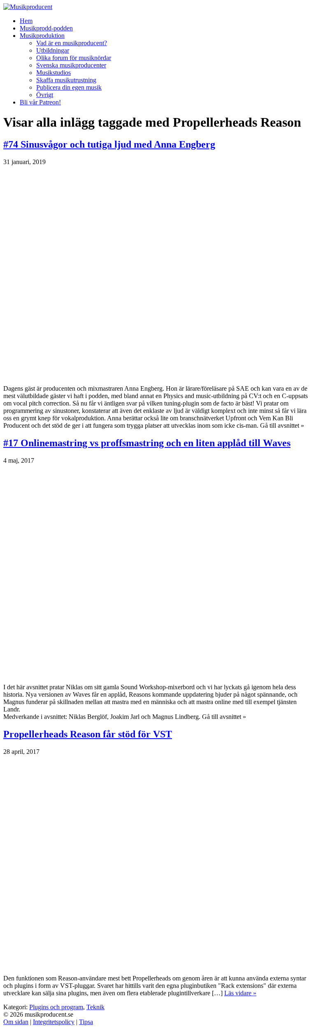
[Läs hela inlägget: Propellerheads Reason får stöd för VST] (158, 965)
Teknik (95, 1007)
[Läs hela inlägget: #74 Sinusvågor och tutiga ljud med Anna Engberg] (158, 376)
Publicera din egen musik (69, 87)
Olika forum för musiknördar (73, 57)
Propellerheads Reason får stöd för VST (87, 734)
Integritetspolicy (53, 1021)
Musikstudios (53, 72)
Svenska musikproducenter (71, 65)
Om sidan (15, 1021)
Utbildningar (52, 50)
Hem (26, 20)
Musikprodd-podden (46, 28)
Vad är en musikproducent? (71, 42)
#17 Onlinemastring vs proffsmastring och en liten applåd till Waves (146, 443)
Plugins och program (56, 1007)
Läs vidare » (240, 993)
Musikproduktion (42, 35)
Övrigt (44, 94)
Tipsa (86, 1021)
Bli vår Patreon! (40, 102)
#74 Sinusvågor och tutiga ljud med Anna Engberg (109, 144)
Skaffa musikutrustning (66, 79)
